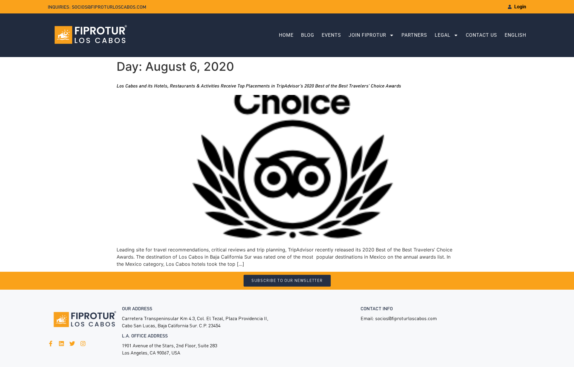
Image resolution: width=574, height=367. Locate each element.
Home (286, 35)
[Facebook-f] (51, 343)
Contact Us (481, 35)
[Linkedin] (61, 343)
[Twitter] (72, 343)
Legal (443, 35)
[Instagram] (83, 343)
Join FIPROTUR (367, 35)
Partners (414, 35)
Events (331, 35)
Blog (307, 35)
